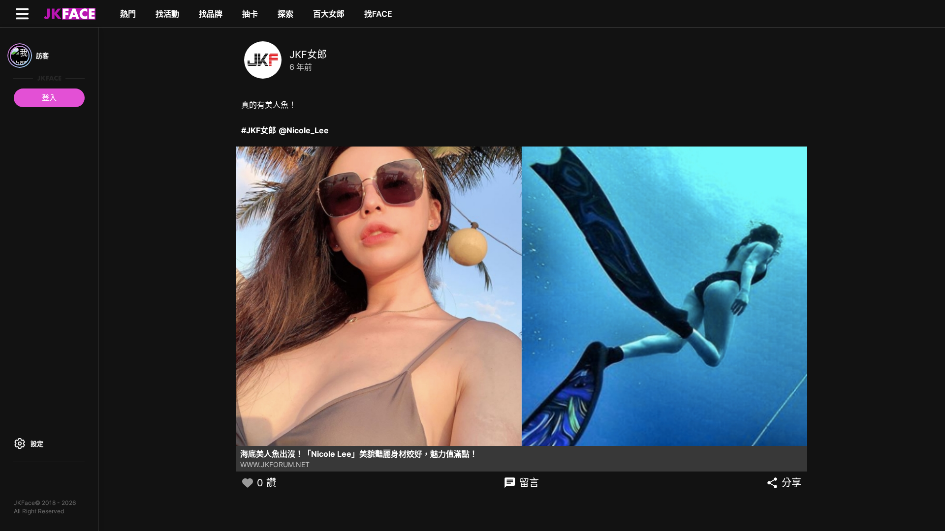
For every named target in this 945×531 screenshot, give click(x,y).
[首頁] (68, 13)
